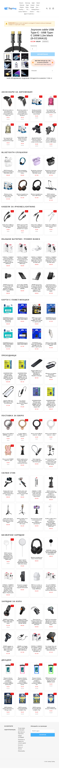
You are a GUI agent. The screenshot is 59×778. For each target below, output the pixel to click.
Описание (34, 70)
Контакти (20, 745)
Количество (34, 45)
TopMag (49, 761)
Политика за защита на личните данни (22, 741)
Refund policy (21, 751)
